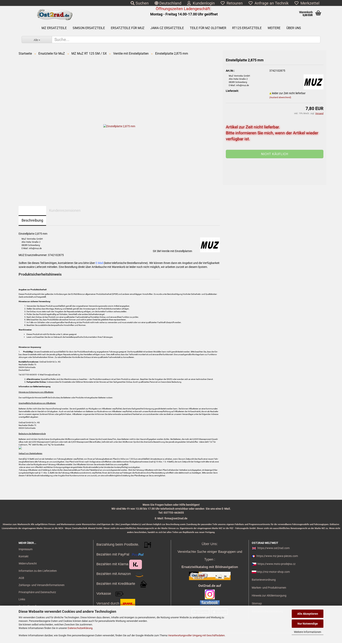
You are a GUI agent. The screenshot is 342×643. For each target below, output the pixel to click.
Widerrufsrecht (28, 563)
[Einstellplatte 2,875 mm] (119, 126)
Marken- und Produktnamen (269, 587)
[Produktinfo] (274, 157)
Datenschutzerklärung (80, 628)
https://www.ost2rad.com (273, 548)
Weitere (274, 28)
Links (22, 599)
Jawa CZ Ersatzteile (167, 28)
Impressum (25, 549)
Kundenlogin (203, 3)
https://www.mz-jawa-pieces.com (277, 556)
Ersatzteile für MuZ (127, 28)
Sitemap (257, 603)
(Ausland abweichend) (280, 97)
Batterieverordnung (264, 579)
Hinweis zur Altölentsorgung (269, 595)
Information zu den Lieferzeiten (38, 570)
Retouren (234, 3)
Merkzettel (308, 3)
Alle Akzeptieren (307, 613)
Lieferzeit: (232, 90)
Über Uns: (210, 544)
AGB (21, 577)
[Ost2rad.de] (54, 15)
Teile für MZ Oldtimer (208, 28)
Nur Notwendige (307, 623)
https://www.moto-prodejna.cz (276, 563)
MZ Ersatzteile (54, 28)
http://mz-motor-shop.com (273, 571)
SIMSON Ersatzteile (89, 28)
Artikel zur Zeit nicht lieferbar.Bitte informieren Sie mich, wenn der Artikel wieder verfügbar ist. (272, 133)
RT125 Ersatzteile (247, 28)
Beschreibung (32, 220)
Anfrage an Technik (271, 3)
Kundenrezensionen (65, 210)
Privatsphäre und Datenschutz (37, 592)
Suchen (142, 3)
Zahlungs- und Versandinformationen (42, 585)
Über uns (293, 28)
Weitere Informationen (307, 632)
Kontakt (23, 556)
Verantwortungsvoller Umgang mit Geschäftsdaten (196, 635)
